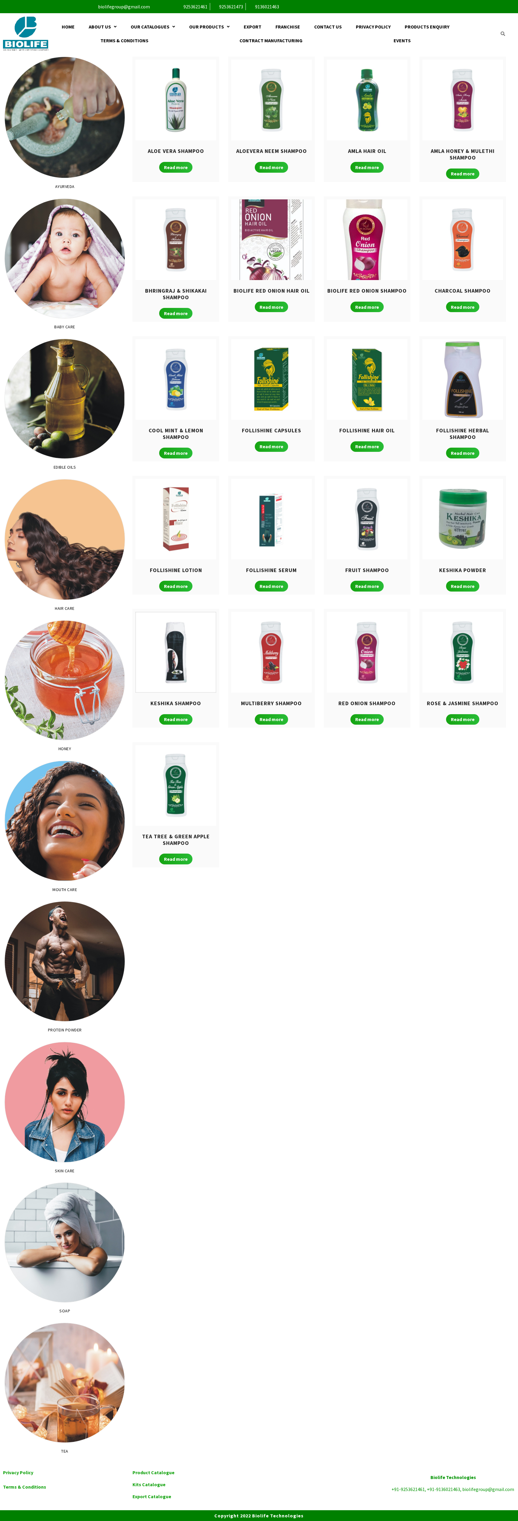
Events (402, 40)
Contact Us (328, 27)
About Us (100, 27)
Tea (64, 1451)
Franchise (287, 27)
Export (252, 27)
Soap (64, 1311)
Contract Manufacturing (271, 40)
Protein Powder (65, 1030)
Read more (176, 167)
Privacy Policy (373, 27)
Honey (64, 748)
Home (68, 27)
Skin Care (65, 1171)
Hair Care (65, 608)
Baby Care (64, 327)
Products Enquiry (427, 27)
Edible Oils (65, 467)
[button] (103, 27)
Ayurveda (65, 186)
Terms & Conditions (124, 40)
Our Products (206, 27)
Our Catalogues (150, 27)
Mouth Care (64, 889)
